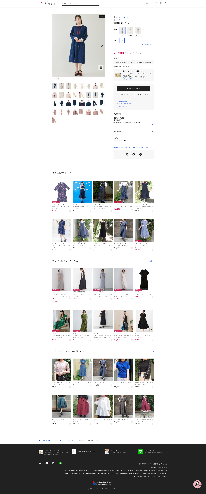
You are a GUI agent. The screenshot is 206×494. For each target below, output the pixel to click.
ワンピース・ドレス (69, 440)
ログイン (149, 3)
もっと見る (149, 124)
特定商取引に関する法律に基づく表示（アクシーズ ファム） (132, 147)
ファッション (57, 440)
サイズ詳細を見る (147, 44)
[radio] (123, 31)
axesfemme (46, 440)
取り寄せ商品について (125, 103)
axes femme (119, 20)
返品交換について (124, 106)
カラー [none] (115, 29)
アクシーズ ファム (122, 17)
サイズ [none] (115, 40)
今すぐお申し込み (127, 79)
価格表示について (124, 101)
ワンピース (81, 440)
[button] (78, 45)
